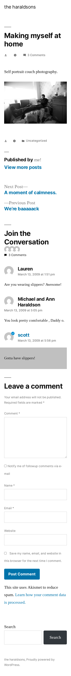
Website (10, 531)
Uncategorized (36, 140)
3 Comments (36, 55)
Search (10, 626)
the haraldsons (20, 7)
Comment (12, 413)
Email (9, 508)
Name (9, 485)
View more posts (23, 167)
